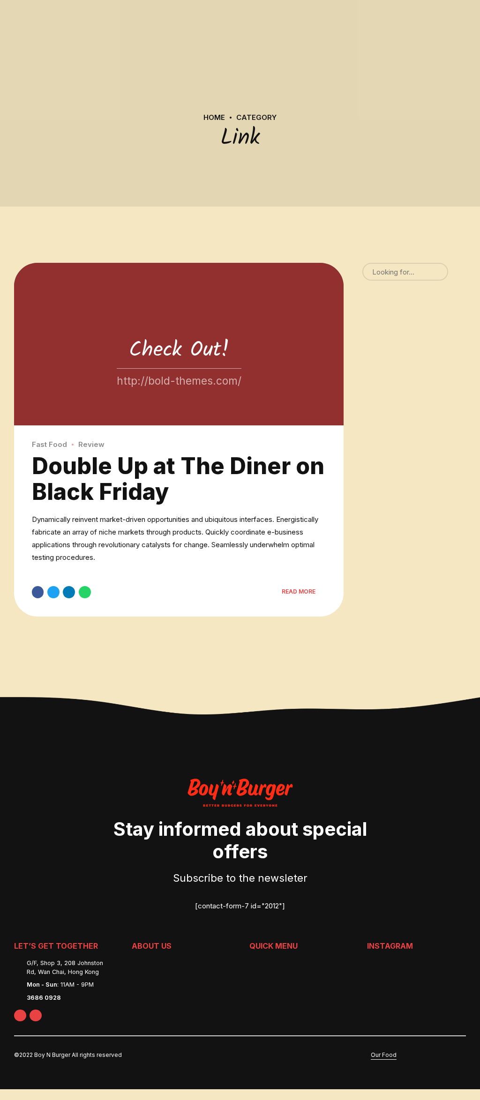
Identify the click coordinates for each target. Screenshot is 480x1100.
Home (214, 117)
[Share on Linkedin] (69, 592)
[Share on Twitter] (53, 592)
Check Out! (179, 350)
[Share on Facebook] (38, 592)
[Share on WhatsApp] (85, 592)
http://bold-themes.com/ (179, 380)
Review (91, 444)
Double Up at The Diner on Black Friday (178, 478)
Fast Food (49, 444)
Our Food (384, 1054)
